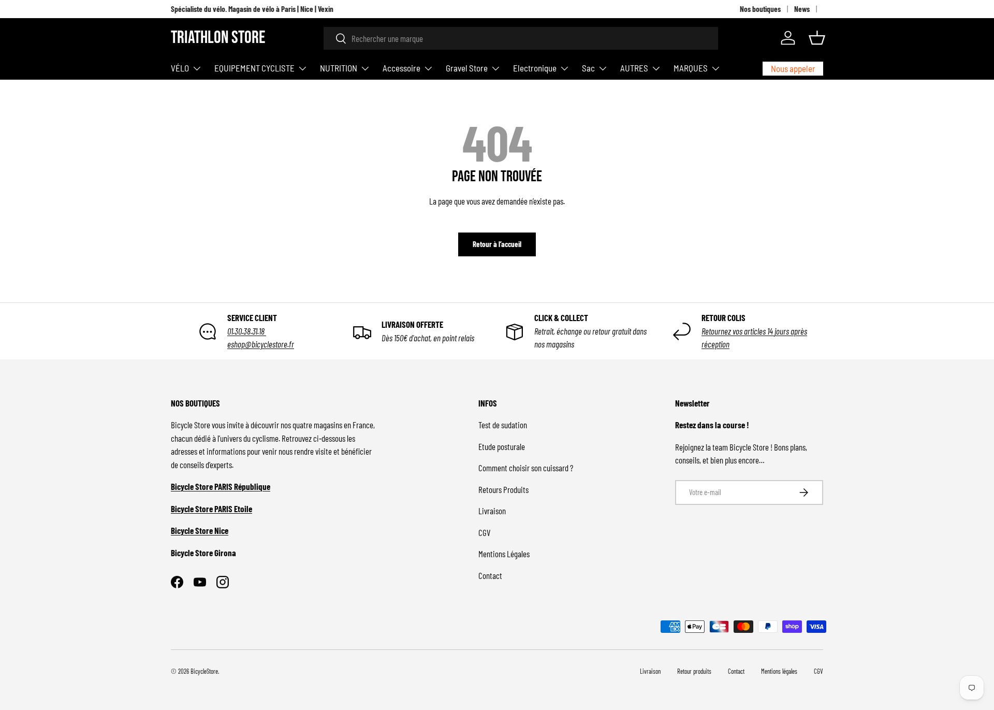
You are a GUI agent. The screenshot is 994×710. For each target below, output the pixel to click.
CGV (484, 532)
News (802, 8)
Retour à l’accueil (497, 244)
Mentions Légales (504, 553)
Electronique (535, 68)
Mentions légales (779, 671)
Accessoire (401, 68)
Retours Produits (503, 489)
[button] (817, 37)
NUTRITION (338, 68)
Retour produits (694, 671)
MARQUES (691, 68)
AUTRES (634, 68)
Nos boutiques (760, 8)
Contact (490, 575)
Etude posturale (501, 446)
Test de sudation (502, 424)
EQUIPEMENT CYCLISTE (254, 68)
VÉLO (180, 68)
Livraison (492, 510)
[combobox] (521, 38)
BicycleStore (204, 671)
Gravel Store (467, 68)
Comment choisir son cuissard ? (525, 467)
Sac (588, 68)
